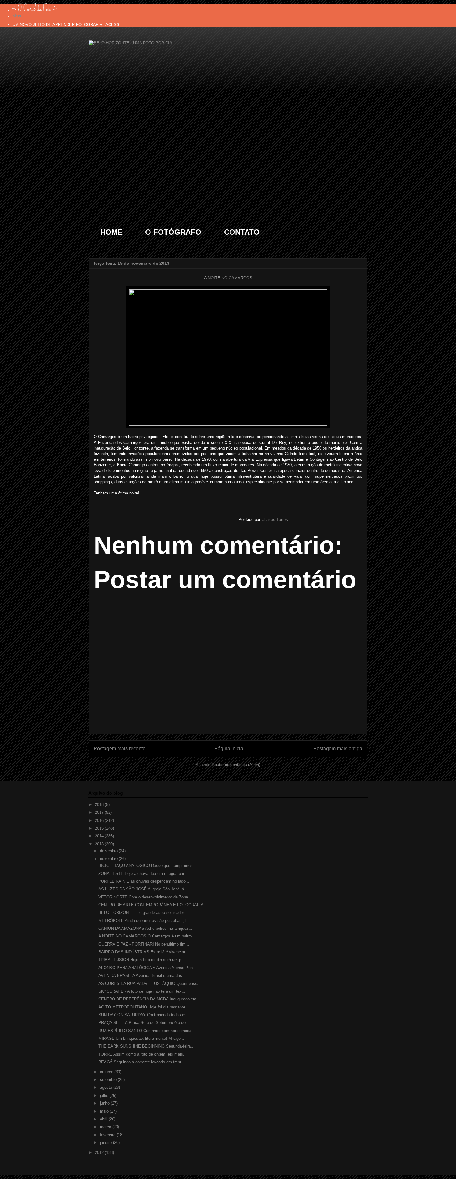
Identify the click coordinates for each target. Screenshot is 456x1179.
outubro (107, 1072)
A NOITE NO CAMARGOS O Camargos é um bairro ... (147, 936)
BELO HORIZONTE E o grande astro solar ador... (142, 912)
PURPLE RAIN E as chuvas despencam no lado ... (144, 881)
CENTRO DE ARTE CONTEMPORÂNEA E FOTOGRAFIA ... (153, 904)
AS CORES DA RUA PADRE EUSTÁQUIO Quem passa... (150, 983)
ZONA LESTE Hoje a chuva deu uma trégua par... (143, 873)
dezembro (109, 851)
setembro (109, 1079)
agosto (106, 1087)
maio (105, 1111)
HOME (111, 232)
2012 (100, 1152)
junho (105, 1103)
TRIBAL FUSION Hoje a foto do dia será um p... (141, 959)
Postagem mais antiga (337, 748)
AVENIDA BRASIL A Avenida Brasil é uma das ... (142, 975)
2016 (100, 820)
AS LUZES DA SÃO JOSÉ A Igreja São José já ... (143, 889)
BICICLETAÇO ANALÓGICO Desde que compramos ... (148, 865)
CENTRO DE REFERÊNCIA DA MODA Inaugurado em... (149, 999)
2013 (100, 844)
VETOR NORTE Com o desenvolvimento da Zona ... (145, 897)
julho (105, 1095)
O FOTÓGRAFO (173, 232)
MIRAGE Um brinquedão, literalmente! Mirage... (141, 1038)
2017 (100, 812)
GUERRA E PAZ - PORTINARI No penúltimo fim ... (144, 944)
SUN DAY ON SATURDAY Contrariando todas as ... (144, 1015)
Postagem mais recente (119, 748)
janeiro (106, 1142)
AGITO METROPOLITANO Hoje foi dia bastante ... (144, 1007)
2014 (100, 836)
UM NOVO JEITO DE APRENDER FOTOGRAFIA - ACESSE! (67, 24)
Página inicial (229, 748)
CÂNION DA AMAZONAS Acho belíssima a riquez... (145, 928)
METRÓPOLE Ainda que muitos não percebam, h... (144, 920)
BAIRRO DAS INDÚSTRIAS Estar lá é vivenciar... (143, 952)
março (106, 1126)
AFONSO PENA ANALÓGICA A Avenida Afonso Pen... (147, 967)
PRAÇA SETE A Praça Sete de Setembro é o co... (143, 1022)
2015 (100, 828)
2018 (100, 804)
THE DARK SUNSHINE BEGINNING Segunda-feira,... (147, 1046)
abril (104, 1119)
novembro (109, 858)
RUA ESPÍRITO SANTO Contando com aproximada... (146, 1030)
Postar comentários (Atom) (236, 764)
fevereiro (108, 1134)
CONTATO (242, 232)
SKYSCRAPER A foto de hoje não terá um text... (142, 991)
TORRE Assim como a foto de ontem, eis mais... (142, 1054)
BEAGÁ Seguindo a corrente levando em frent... (141, 1062)
